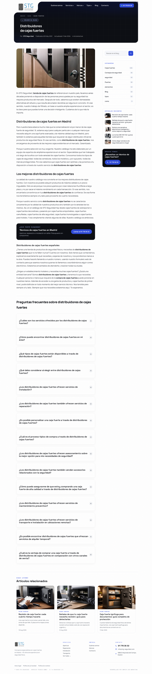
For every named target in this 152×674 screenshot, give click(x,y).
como (118, 101)
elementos (118, 87)
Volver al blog (29, 20)
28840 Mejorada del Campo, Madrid (127, 654)
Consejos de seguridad (118, 73)
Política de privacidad (29, 666)
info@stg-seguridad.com (126, 649)
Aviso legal (18, 666)
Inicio (22, 16)
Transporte (66, 653)
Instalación (66, 650)
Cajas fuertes (118, 68)
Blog (29, 16)
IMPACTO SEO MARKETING (129, 669)
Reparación (66, 648)
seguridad (118, 77)
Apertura (66, 645)
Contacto (105, 5)
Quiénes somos (56, 5)
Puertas (118, 82)
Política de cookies (44, 666)
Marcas (80, 5)
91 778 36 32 (114, 162)
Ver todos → (67, 656)
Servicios (70, 5)
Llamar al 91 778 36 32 (81, 232)
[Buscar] (130, 53)
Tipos (89, 5)
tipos (118, 96)
